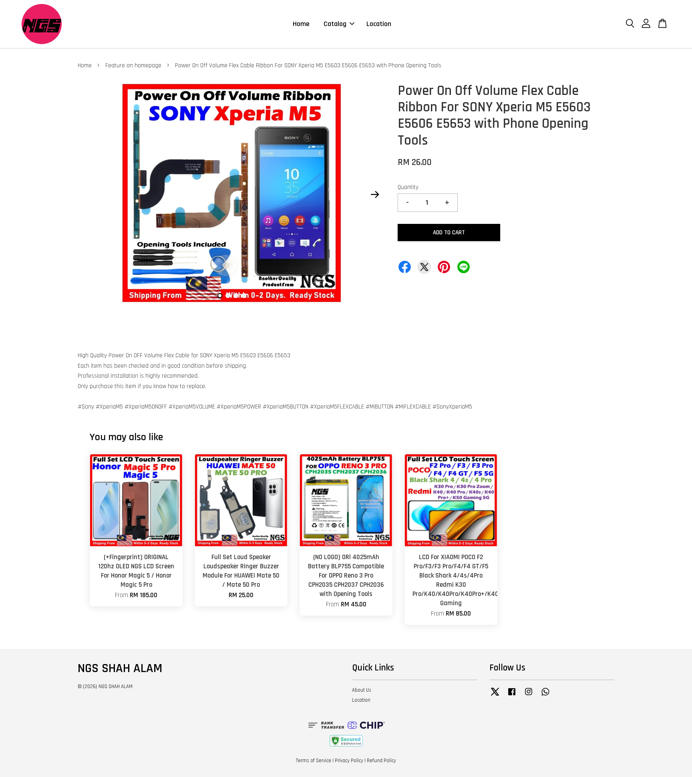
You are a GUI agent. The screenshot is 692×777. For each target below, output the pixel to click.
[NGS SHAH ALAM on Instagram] (528, 695)
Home (301, 23)
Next (375, 195)
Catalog (335, 23)
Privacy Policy (349, 760)
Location (378, 23)
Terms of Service (313, 760)
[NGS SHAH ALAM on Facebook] (511, 695)
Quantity (408, 187)
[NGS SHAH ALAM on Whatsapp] (545, 695)
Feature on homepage (133, 65)
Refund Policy (381, 760)
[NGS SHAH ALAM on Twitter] (495, 695)
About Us (361, 690)
